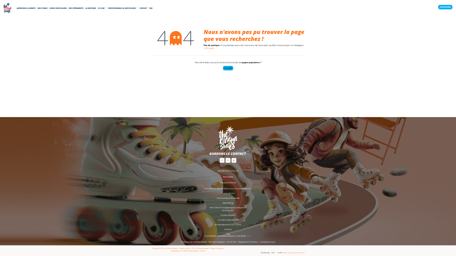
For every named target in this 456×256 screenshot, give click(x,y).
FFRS (249, 236)
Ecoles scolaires (228, 215)
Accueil (228, 68)
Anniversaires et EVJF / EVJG (228, 225)
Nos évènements (228, 183)
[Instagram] (228, 160)
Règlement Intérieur (248, 242)
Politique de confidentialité (194, 242)
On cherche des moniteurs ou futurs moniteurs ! (228, 188)
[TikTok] (234, 160)
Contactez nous (267, 242)
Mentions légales (217, 242)
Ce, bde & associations (228, 220)
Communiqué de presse (228, 198)
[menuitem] (26, 8)
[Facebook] (222, 160)
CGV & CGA (231, 242)
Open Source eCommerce (294, 253)
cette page (209, 48)
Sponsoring (228, 203)
